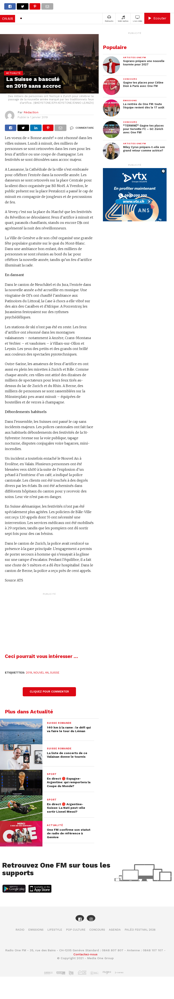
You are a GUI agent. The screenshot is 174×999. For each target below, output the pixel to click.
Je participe (87, 503)
